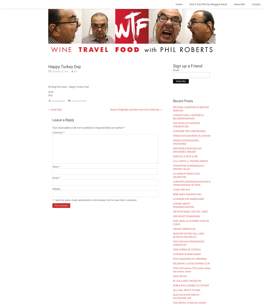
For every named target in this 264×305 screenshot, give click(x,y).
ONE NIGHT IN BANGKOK (186, 216)
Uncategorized (58, 101)
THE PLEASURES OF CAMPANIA (190, 258)
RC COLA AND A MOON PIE (187, 280)
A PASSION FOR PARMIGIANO (188, 199)
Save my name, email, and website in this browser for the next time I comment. (96, 200)
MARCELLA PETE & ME (185, 156)
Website (56, 189)
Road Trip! (55, 109)
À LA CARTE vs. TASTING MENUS (190, 161)
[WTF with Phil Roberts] (19, 4)
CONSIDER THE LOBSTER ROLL (189, 131)
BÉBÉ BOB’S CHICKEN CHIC (187, 194)
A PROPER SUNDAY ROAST (187, 254)
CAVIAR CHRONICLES (184, 229)
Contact (256, 4)
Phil (75, 71)
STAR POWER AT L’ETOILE (187, 249)
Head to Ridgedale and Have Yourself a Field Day (136, 109)
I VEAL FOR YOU (181, 189)
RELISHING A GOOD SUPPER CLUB (191, 263)
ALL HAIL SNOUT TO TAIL (187, 290)
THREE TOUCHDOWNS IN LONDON (191, 135)
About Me (239, 4)
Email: (176, 70)
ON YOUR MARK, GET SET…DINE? (190, 211)
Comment (58, 132)
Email (56, 177)
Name (56, 166)
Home (179, 4)
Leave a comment (79, 101)
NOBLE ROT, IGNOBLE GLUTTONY (191, 285)
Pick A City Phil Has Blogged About (208, 4)
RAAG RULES (180, 276)
